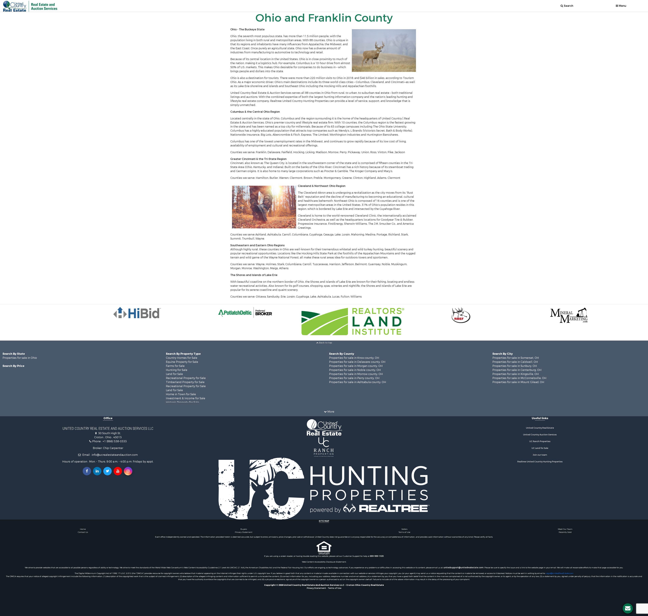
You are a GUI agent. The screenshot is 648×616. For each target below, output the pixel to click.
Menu (622, 6)
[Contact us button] (628, 608)
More (330, 411)
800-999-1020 (377, 556)
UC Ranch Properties (539, 441)
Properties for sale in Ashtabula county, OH (357, 382)
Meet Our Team (565, 529)
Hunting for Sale (176, 370)
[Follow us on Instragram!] (128, 471)
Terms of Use (404, 532)
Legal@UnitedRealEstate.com (559, 573)
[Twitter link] (107, 471)
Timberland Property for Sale (185, 382)
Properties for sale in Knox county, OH (354, 358)
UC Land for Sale (540, 448)
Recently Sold (565, 532)
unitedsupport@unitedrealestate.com (463, 567)
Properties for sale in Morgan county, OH (356, 366)
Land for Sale (174, 374)
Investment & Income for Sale (185, 398)
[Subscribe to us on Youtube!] (118, 471)
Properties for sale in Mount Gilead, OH (518, 382)
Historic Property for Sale (182, 402)
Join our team (540, 455)
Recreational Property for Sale (186, 378)
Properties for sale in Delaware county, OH (357, 362)
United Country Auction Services (540, 434)
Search (568, 6)
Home (83, 529)
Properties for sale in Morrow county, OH (356, 374)
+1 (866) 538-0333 (115, 441)
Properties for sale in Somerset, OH (515, 358)
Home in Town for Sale (181, 394)
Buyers (243, 529)
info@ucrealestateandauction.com (115, 455)
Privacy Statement (243, 532)
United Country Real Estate (540, 428)
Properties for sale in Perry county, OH (354, 378)
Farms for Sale (175, 366)
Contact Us (83, 532)
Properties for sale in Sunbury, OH (514, 366)
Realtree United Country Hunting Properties (540, 461)
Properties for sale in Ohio (20, 358)
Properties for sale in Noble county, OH (355, 370)
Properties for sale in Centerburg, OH (517, 370)
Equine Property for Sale (182, 362)
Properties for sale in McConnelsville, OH (519, 378)
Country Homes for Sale (181, 358)
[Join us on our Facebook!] (87, 471)
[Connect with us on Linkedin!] (97, 471)
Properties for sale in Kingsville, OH (515, 374)
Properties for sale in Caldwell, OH (515, 362)
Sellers (404, 529)
